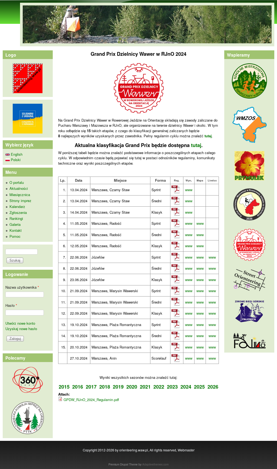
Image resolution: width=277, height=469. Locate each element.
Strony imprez (20, 200)
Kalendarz (17, 206)
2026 (212, 386)
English (16, 154)
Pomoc (15, 236)
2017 (91, 386)
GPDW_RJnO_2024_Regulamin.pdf (91, 399)
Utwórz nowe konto (20, 323)
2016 (77, 386)
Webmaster (186, 450)
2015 (64, 386)
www (188, 189)
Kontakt (15, 230)
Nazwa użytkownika (22, 287)
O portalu (16, 182)
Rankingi (16, 218)
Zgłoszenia (18, 212)
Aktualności (18, 188)
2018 (104, 386)
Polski (15, 159)
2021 (145, 386)
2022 (158, 386)
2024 (185, 386)
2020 (131, 386)
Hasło (11, 305)
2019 (118, 386)
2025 (199, 386)
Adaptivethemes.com (155, 464)
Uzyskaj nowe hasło (21, 328)
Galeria (15, 224)
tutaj (196, 145)
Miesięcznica (19, 194)
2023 (172, 386)
